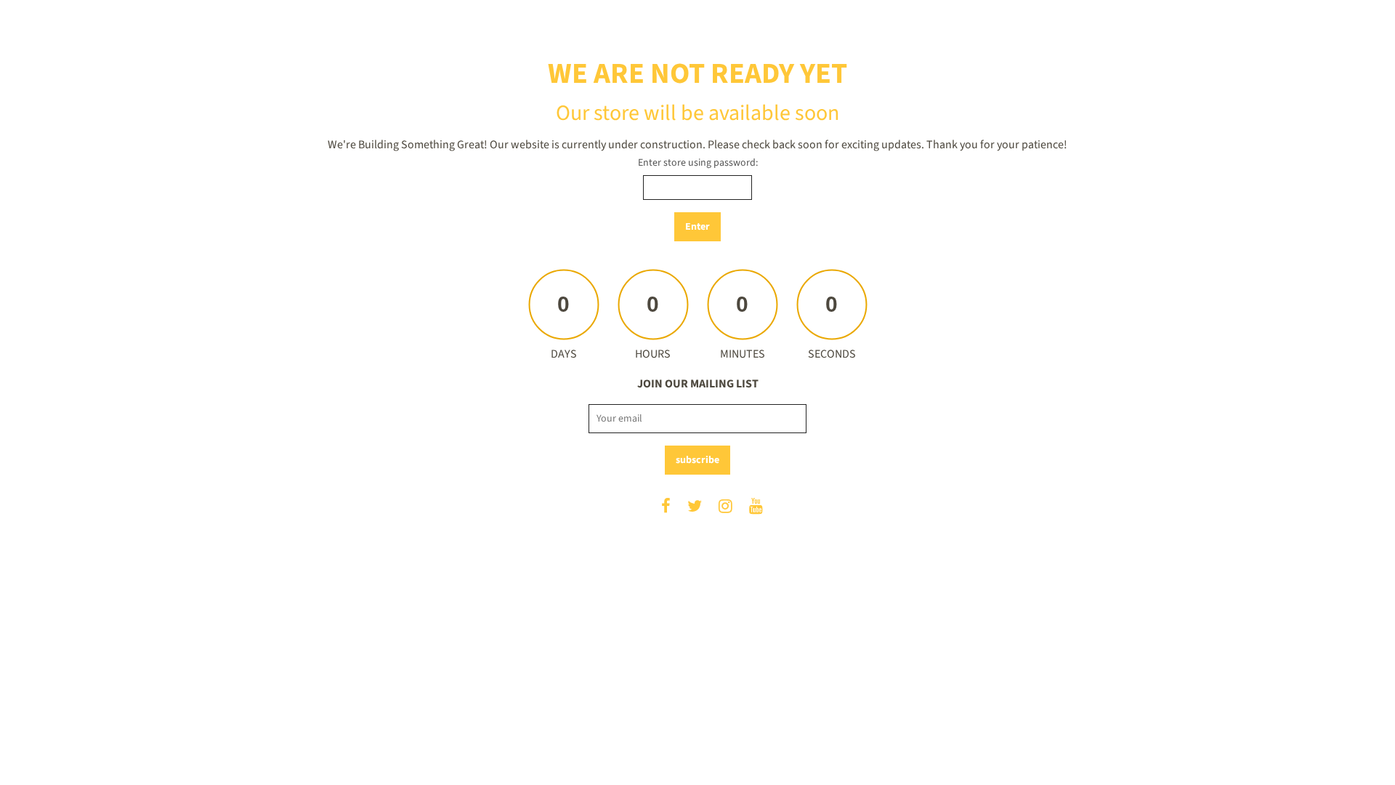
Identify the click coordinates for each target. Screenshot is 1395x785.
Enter (697, 227)
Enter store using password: (698, 163)
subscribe (697, 460)
